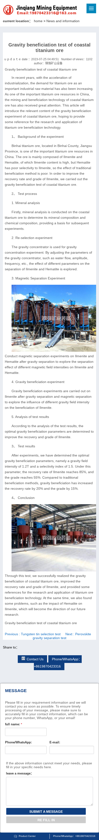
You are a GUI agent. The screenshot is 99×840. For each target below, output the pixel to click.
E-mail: (55, 742)
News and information (63, 21)
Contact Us (35, 659)
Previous (33, 634)
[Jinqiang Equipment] (23, 10)
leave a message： (20, 773)
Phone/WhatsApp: (18, 742)
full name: (13, 724)
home (38, 21)
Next (62, 636)
